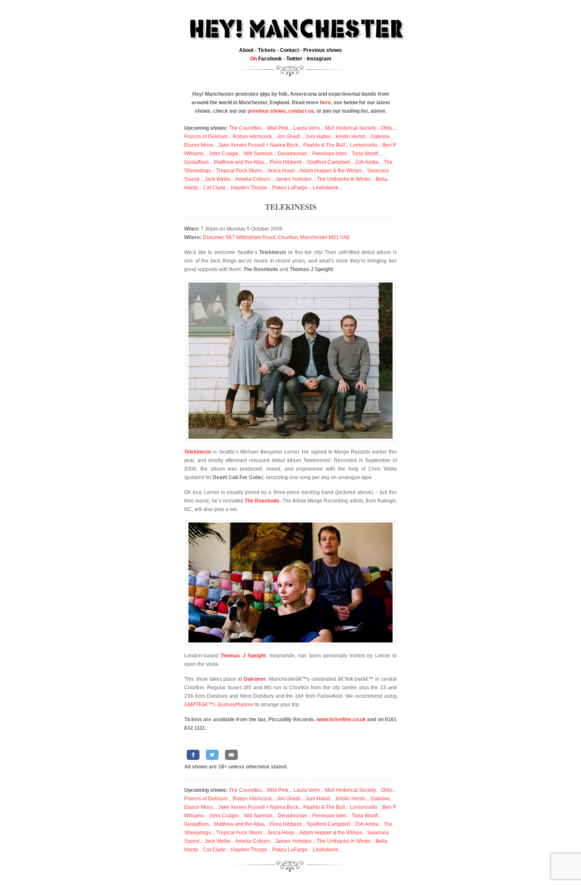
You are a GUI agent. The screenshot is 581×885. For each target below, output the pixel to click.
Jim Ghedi (288, 137)
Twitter (294, 59)
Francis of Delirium (206, 137)
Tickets (267, 50)
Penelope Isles (329, 154)
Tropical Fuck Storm (239, 171)
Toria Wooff (365, 154)
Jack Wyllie (218, 179)
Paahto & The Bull (324, 145)
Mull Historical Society (350, 128)
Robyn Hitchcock (252, 137)
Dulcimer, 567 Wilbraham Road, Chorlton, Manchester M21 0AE (276, 237)
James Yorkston (293, 179)
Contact (289, 50)
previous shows (267, 111)
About (246, 50)
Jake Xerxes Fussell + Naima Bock (258, 145)
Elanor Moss (198, 145)
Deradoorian (292, 154)
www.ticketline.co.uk (341, 719)
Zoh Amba (367, 162)
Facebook (270, 59)
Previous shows (322, 50)
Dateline (380, 137)
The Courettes (245, 128)
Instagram (319, 59)
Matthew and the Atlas (239, 162)
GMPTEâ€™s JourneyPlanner (219, 705)
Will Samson (258, 154)
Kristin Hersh (350, 137)
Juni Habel (317, 137)
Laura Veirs (306, 128)
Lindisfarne (326, 188)
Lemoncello (363, 145)
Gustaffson (196, 162)
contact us (301, 111)
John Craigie (224, 154)
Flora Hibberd (286, 162)
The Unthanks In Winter (343, 179)
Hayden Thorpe (249, 188)
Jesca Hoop (281, 171)
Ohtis (387, 128)
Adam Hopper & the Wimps (330, 171)
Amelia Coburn (252, 179)
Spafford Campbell (328, 162)
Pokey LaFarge (290, 188)
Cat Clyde (214, 188)
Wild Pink (277, 128)
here (325, 103)
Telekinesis (290, 206)
